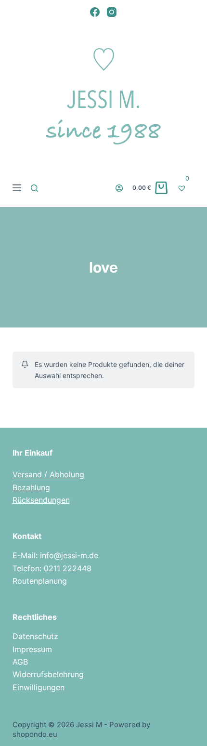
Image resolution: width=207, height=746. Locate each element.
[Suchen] (34, 188)
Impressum (32, 649)
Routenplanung (40, 581)
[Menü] (17, 187)
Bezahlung (31, 487)
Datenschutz (35, 636)
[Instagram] (111, 12)
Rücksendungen (41, 500)
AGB (20, 662)
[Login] (119, 188)
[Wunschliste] (185, 187)
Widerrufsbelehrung (48, 674)
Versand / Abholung (48, 474)
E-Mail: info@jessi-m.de (55, 555)
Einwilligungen (39, 687)
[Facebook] (95, 12)
